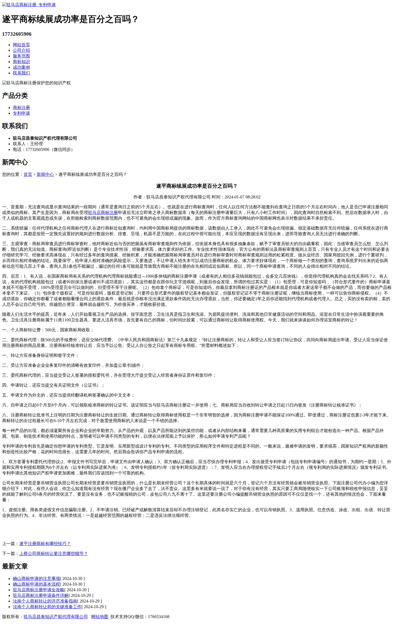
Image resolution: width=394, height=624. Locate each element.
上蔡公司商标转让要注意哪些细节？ (53, 553)
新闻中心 (45, 174)
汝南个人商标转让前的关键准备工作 (47, 606)
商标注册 (21, 107)
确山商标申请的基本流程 (36, 584)
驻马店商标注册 (103, 212)
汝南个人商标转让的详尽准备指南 (45, 601)
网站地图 (99, 616)
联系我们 (21, 73)
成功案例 (21, 67)
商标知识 (21, 61)
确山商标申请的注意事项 (36, 578)
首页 (28, 174)
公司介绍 (21, 50)
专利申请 (21, 113)
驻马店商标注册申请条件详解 (41, 595)
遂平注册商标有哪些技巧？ (45, 543)
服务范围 (21, 56)
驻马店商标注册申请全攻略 (38, 589)
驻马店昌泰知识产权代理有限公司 (56, 616)
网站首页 (21, 44)
